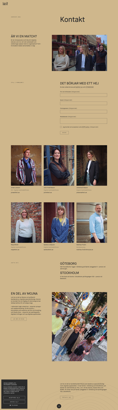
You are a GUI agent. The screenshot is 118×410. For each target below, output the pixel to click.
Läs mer (12, 393)
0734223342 (90, 87)
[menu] (59, 406)
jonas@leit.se (15, 192)
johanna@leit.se (81, 192)
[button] (14, 405)
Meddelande (68, 116)
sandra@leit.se (48, 249)
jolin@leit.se (48, 192)
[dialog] (14, 394)
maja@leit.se (15, 249)
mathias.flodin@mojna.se (84, 249)
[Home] (5, 3)
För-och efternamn (70, 91)
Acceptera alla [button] (14, 397)
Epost (66, 100)
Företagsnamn (68, 108)
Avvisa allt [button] (14, 402)
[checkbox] (61, 127)
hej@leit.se (78, 87)
